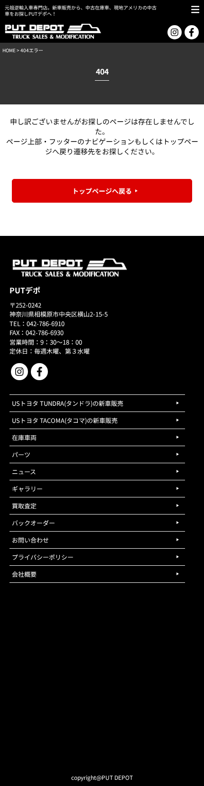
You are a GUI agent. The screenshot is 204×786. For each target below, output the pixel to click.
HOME (9, 50)
